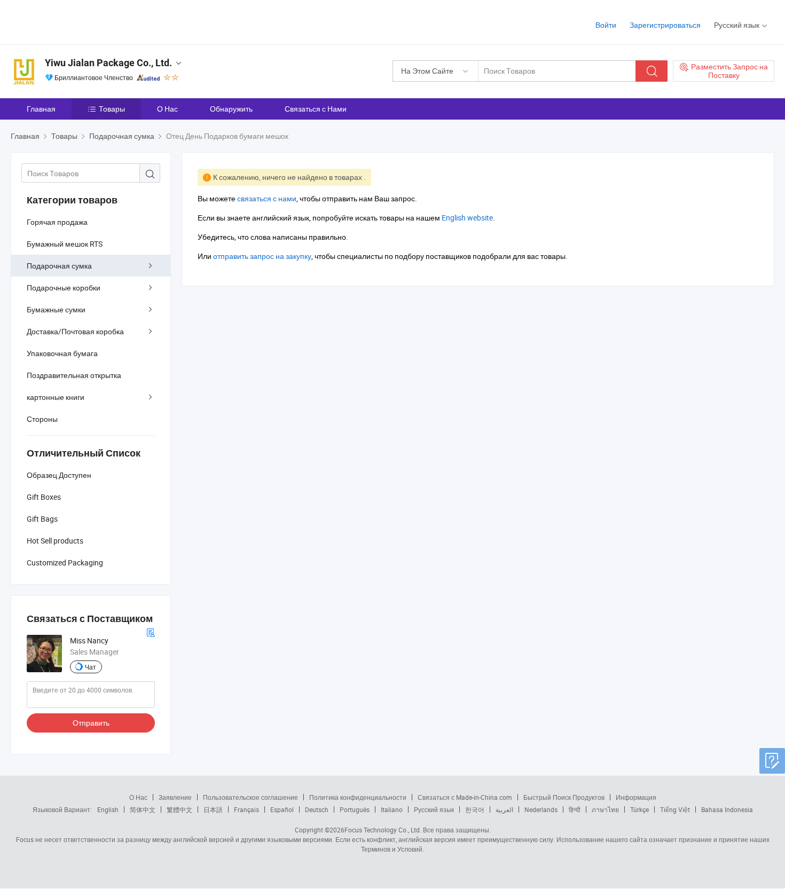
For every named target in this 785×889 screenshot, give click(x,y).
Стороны (42, 419)
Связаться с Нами (316, 109)
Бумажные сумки (56, 309)
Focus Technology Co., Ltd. (382, 829)
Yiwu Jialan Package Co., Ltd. (108, 62)
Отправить (91, 723)
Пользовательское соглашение (250, 797)
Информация (636, 797)
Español (282, 809)
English (108, 809)
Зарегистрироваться (665, 25)
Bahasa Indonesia (727, 809)
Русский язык (434, 809)
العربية (504, 809)
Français (246, 809)
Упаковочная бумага (62, 353)
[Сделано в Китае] (79, 21)
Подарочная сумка (59, 266)
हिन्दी (574, 809)
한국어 (474, 809)
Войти (605, 25)
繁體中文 (179, 809)
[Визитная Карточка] (150, 631)
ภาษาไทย (605, 809)
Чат (90, 667)
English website (467, 218)
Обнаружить (231, 109)
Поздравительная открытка (74, 375)
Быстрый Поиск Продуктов (564, 797)
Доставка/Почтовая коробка (75, 331)
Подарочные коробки (63, 287)
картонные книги (55, 397)
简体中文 (142, 809)
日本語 (213, 809)
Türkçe (639, 809)
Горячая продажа (57, 222)
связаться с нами (266, 198)
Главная (41, 109)
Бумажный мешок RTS (65, 244)
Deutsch (316, 809)
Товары (112, 109)
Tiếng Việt (675, 809)
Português (355, 809)
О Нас (167, 109)
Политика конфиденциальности (357, 797)
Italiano (392, 809)
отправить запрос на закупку (262, 256)
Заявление (175, 797)
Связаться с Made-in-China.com (465, 797)
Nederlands (541, 809)
